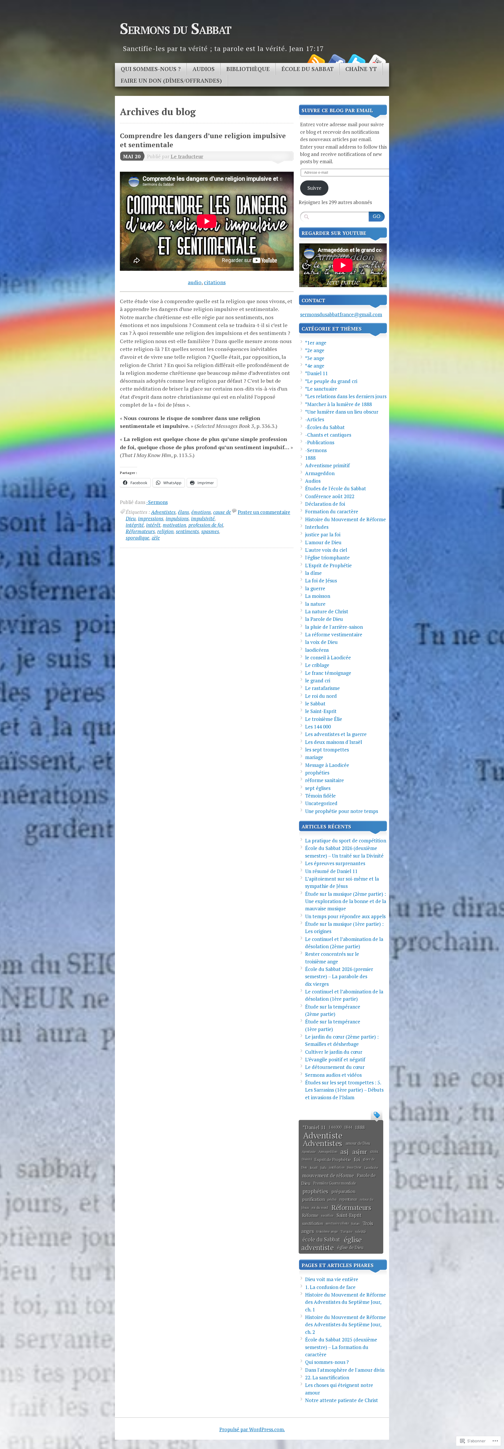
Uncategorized (321, 803)
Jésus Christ (354, 1167)
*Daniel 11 (316, 373)
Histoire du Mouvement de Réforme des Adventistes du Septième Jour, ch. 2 (345, 1324)
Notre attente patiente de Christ (341, 1400)
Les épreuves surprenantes (335, 863)
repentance (348, 1199)
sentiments (187, 531)
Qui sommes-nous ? (151, 69)
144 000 (335, 1127)
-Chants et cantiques (328, 434)
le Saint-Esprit (321, 711)
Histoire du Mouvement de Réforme (345, 519)
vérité (360, 1231)
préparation (343, 1191)
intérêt (153, 524)
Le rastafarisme (322, 688)
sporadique (137, 537)
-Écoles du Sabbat (325, 427)
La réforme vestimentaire (333, 634)
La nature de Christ (326, 611)
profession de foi (205, 524)
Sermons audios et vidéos (333, 1075)
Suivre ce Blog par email (337, 110)
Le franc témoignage (328, 673)
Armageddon (320, 473)
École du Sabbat (307, 69)
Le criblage (317, 665)
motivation (174, 524)
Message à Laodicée (327, 765)
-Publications (319, 442)
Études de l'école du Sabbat (335, 488)
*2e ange (314, 350)
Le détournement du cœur (335, 1067)
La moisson (317, 596)
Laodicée (371, 1167)
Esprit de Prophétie (332, 1159)
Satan (355, 1223)
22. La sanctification (327, 1377)
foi (357, 1159)
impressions (150, 518)
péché (332, 1199)
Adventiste (322, 1135)
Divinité (307, 1159)
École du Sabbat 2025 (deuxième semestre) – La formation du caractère (341, 1347)
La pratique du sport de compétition (345, 840)
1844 (348, 1127)
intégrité (135, 524)
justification (336, 1167)
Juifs (323, 1167)
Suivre (314, 188)
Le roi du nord (321, 696)
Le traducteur (187, 156)
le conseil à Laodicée (328, 657)
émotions (201, 512)
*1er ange (315, 342)
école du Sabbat (321, 1239)
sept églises (317, 788)
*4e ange (314, 365)
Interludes (316, 527)
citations (215, 282)
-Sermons (157, 502)
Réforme (310, 1215)
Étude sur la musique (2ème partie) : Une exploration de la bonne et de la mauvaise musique (345, 901)
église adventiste (331, 1243)
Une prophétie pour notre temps (341, 811)
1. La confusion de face (330, 1287)
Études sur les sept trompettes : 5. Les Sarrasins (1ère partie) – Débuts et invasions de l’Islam (344, 1090)
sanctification (312, 1223)
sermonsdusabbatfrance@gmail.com (341, 314)
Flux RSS (315, 60)
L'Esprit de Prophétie (328, 565)
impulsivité (203, 518)
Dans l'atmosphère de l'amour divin (344, 1370)
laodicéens (317, 650)
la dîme (313, 573)
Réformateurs (140, 531)
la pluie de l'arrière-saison (334, 626)
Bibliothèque (248, 69)
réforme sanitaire (324, 780)
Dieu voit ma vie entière (331, 1279)
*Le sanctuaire (321, 388)
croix (374, 1151)
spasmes (210, 531)
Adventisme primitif (327, 465)
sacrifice (327, 1215)
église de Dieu (350, 1247)
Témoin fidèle (320, 795)
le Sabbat (315, 703)
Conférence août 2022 (329, 496)
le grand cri (317, 680)
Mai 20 (132, 156)
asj (344, 1151)
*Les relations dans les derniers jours (345, 396)
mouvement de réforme (328, 1175)
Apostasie (309, 1151)
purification (313, 1199)
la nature (315, 603)
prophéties (317, 772)
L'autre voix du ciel (326, 550)
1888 (310, 457)
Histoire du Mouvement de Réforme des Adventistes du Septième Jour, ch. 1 (345, 1302)
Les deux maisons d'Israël (333, 742)
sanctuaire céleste (337, 1223)
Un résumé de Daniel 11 (331, 871)
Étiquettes (376, 1114)
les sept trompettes (327, 749)
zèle (156, 537)
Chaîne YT (361, 69)
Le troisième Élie (323, 719)
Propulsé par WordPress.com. (252, 1429)
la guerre (315, 588)
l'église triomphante (327, 557)
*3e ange (314, 358)
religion (165, 531)
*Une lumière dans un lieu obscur (341, 411)
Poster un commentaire (264, 512)
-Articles (314, 419)
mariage (314, 757)
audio (195, 282)
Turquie (346, 1231)
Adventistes (163, 512)
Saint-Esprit (349, 1215)
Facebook (336, 60)
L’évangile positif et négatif (335, 1059)
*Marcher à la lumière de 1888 (338, 404)
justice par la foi (322, 534)
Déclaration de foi (325, 503)
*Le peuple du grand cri (331, 381)
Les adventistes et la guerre (336, 734)
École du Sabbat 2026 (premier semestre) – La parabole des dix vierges (339, 976)
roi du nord (320, 1207)
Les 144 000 (318, 726)
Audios (203, 69)
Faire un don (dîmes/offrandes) (171, 81)
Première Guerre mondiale (334, 1183)
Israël (314, 1167)
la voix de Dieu (321, 642)
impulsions (177, 518)
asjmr (359, 1151)
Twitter (356, 60)
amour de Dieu (358, 1143)
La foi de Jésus (321, 580)
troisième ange (327, 1231)
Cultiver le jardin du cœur (333, 1051)
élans (183, 512)
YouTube (377, 60)
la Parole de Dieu (324, 619)
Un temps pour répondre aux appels (345, 916)
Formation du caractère (331, 511)
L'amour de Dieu (323, 542)
